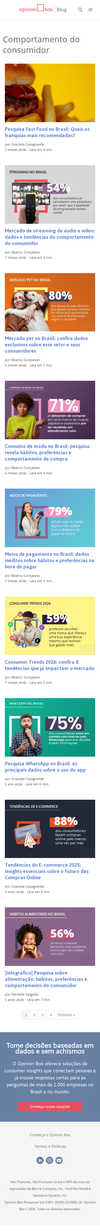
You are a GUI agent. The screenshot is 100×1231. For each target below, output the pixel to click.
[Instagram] (50, 1160)
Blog (62, 10)
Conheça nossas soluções (50, 1106)
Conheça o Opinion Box (50, 1135)
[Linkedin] (41, 1160)
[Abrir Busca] (81, 9)
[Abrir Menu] (90, 9)
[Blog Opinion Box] (36, 9)
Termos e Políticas (50, 1146)
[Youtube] (59, 1160)
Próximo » (66, 1015)
